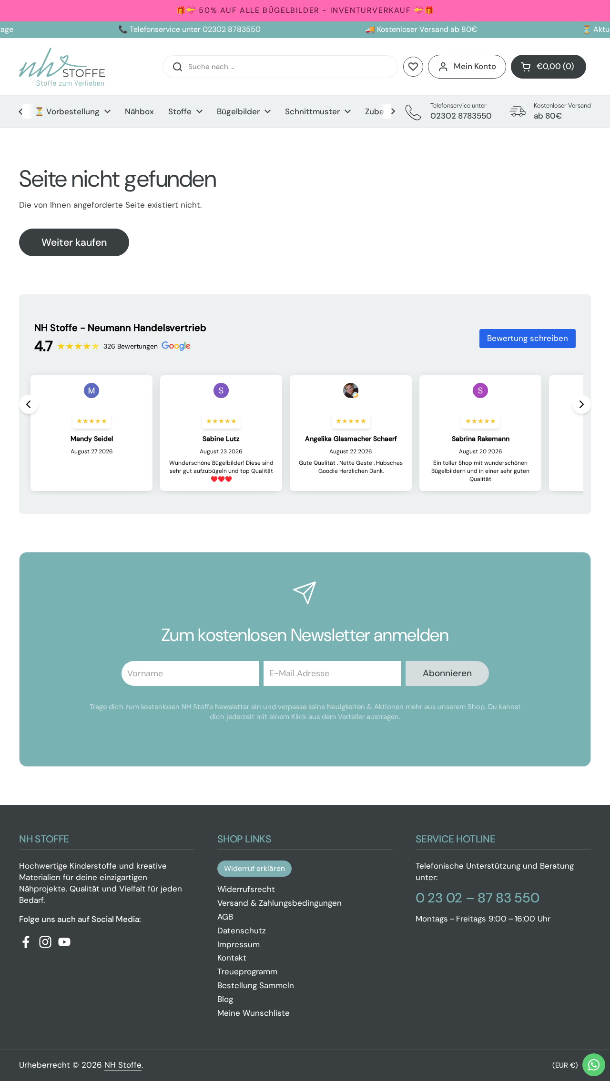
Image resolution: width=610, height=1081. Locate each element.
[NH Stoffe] (62, 67)
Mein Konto (475, 66)
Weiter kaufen (74, 242)
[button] (548, 67)
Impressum (238, 944)
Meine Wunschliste (253, 1013)
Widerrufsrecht (246, 889)
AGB (225, 916)
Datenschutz (241, 930)
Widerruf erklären (254, 868)
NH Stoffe (123, 1065)
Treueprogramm (247, 971)
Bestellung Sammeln (255, 985)
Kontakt (231, 957)
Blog (225, 999)
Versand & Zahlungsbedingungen (279, 903)
